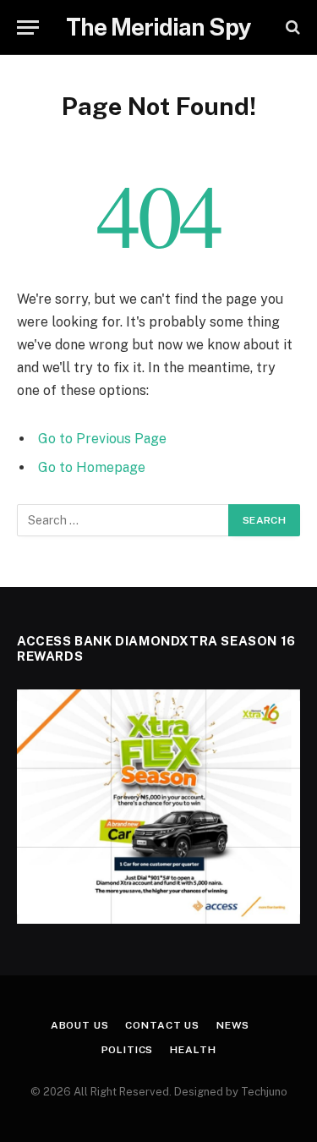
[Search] (291, 27)
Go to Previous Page (102, 439)
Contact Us (162, 1025)
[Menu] (28, 27)
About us (80, 1025)
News (232, 1025)
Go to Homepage (91, 467)
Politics (127, 1050)
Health (193, 1050)
